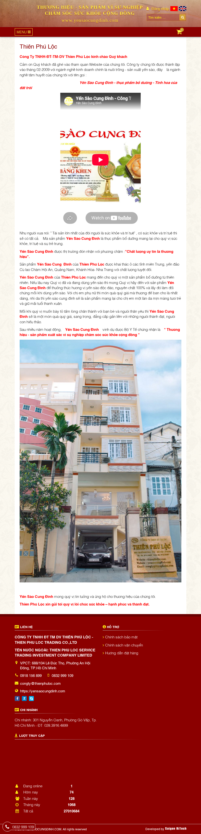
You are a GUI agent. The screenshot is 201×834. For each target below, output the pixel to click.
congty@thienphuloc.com (40, 683)
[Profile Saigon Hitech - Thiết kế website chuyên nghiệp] (175, 828)
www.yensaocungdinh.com (90, 20)
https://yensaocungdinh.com (42, 690)
